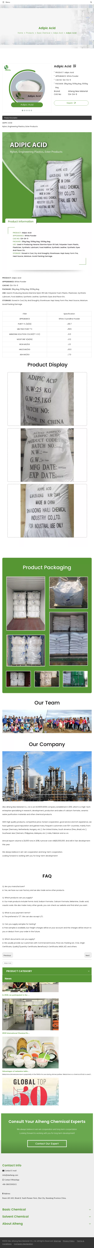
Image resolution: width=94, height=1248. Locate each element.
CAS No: (57, 94)
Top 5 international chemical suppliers (16, 1104)
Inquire (70, 103)
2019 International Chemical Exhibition (16, 1024)
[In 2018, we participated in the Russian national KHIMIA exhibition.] (30, 983)
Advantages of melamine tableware (16, 1063)
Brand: (57, 91)
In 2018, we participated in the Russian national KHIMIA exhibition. (16, 986)
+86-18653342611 (9, 1184)
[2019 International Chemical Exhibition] (30, 1021)
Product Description (10, 118)
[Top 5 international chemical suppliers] (30, 1100)
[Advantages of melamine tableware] (30, 1059)
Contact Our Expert (47, 1143)
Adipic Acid (7, 963)
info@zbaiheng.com (10, 1175)
